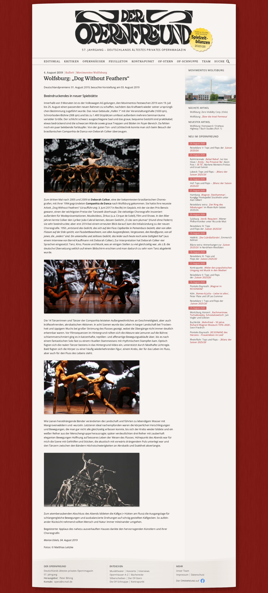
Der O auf (187, 580)
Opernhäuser (94, 61)
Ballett (69, 72)
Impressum (182, 574)
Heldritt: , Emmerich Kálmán (211, 239)
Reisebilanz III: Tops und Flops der (203, 257)
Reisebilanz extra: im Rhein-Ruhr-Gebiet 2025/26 (208, 207)
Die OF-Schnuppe (119, 582)
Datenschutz (197, 574)
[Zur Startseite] (134, 27)
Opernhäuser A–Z (119, 574)
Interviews (143, 571)
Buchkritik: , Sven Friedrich (210, 325)
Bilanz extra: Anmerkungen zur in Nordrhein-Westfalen (210, 246)
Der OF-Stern (135, 578)
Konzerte (131, 571)
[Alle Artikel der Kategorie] (210, 90)
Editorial (52, 61)
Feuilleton (118, 61)
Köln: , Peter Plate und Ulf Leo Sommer (209, 295)
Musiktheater (117, 571)
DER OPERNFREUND (55, 566)
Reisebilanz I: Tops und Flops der (206, 302)
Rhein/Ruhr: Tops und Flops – (211, 341)
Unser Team (182, 570)
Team (206, 61)
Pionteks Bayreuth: (206, 287)
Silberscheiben (118, 578)
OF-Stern (165, 61)
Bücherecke (137, 574)
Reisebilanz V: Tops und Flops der (211, 149)
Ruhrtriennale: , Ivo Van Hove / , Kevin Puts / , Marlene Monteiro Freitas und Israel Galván (210, 163)
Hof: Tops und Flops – (211, 184)
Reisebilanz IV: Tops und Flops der (206, 227)
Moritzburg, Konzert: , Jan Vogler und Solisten (209, 315)
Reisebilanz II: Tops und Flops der (205, 276)
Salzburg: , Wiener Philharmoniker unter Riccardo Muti (208, 220)
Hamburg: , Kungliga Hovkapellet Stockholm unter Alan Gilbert (209, 197)
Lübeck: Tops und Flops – (209, 173)
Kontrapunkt (143, 61)
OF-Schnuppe (187, 61)
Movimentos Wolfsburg (91, 72)
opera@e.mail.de (63, 581)
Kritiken (71, 61)
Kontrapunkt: (211, 269)
